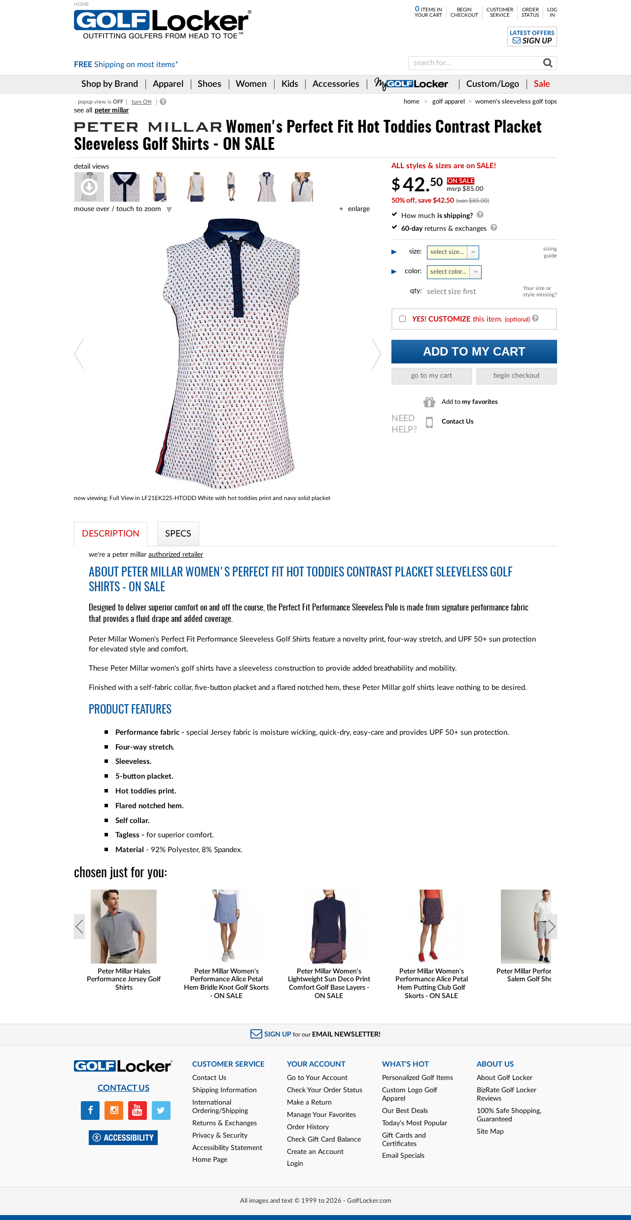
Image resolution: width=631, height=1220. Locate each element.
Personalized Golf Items (417, 1078)
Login (295, 1163)
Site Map (490, 1131)
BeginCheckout (464, 12)
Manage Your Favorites (321, 1115)
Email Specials (403, 1155)
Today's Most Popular (414, 1123)
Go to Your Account (317, 1078)
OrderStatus (530, 12)
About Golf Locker (504, 1078)
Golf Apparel (448, 102)
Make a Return (309, 1102)
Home (412, 102)
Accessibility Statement (227, 1148)
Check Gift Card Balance (324, 1139)
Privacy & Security (219, 1135)
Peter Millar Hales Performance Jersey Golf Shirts (124, 980)
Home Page (209, 1159)
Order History (308, 1127)
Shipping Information (224, 1090)
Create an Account (315, 1151)
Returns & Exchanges (224, 1123)
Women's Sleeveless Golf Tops (516, 102)
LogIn (552, 12)
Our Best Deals (405, 1111)
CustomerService (500, 12)
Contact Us (209, 1078)
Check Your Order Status (324, 1090)
